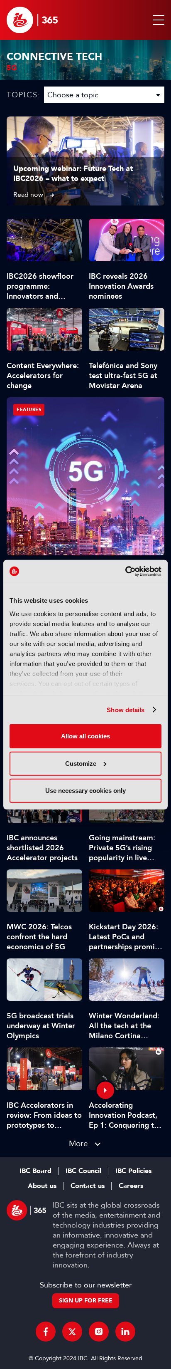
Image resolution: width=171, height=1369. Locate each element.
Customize (80, 763)
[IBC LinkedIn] (125, 1332)
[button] (156, 20)
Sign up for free (85, 1301)
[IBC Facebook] (46, 1332)
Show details (125, 709)
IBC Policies (133, 1171)
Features (29, 409)
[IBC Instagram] (99, 1332)
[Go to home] (32, 20)
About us (42, 1186)
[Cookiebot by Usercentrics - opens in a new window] (125, 571)
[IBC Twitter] (72, 1332)
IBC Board (35, 1171)
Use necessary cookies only (85, 790)
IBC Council (83, 1171)
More (78, 1143)
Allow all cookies (85, 736)
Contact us (88, 1186)
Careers (131, 1186)
